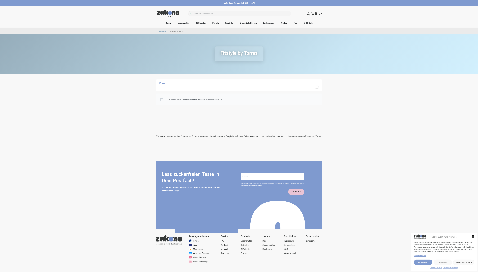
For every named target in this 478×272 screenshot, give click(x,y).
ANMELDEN (296, 192)
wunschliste (320, 14)
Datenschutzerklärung (450, 268)
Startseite (162, 31)
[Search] (187, 13)
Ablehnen (443, 262)
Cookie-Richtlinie (436, 268)
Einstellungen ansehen (464, 262)
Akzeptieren (423, 262)
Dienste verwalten (420, 256)
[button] (473, 237)
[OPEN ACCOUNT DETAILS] (308, 14)
